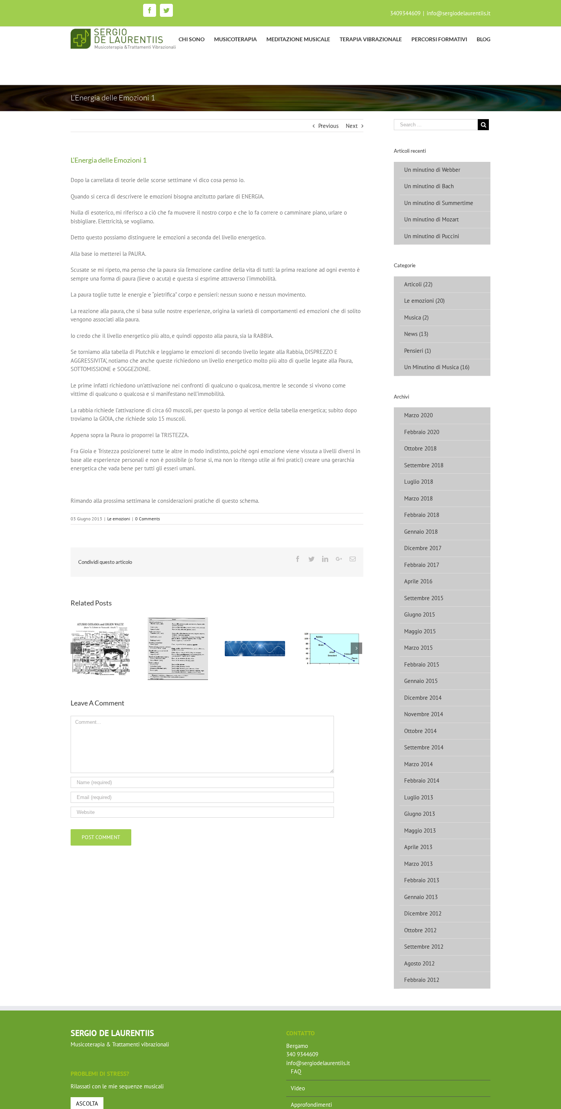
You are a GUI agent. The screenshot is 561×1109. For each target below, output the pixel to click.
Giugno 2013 (419, 813)
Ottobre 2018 (420, 448)
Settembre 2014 (423, 747)
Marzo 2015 (418, 647)
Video (298, 1088)
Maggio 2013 (420, 830)
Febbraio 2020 (421, 432)
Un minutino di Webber (432, 169)
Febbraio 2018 (421, 514)
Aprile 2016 (418, 581)
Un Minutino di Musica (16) (436, 367)
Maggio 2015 (420, 631)
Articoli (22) (418, 284)
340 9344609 (302, 1054)
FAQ (296, 1071)
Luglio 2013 (418, 797)
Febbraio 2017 (421, 564)
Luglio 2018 (418, 481)
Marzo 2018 (418, 498)
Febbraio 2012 (421, 979)
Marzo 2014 (418, 764)
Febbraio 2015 (421, 664)
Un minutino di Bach (429, 186)
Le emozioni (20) (424, 300)
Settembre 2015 (423, 598)
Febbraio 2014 (421, 780)
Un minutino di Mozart (431, 219)
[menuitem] (196, 39)
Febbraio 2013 (421, 880)
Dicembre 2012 (423, 913)
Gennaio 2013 (421, 897)
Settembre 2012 (423, 946)
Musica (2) (416, 317)
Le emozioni (118, 518)
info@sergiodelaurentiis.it (458, 13)
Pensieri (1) (417, 350)
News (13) (416, 333)
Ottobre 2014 (420, 730)
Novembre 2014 (423, 714)
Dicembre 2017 (423, 548)
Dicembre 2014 (423, 697)
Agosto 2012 (419, 963)
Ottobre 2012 (420, 930)
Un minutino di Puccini (431, 236)
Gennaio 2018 (421, 531)
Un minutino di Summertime (438, 203)
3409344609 (405, 13)
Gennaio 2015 (421, 680)
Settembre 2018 (423, 465)
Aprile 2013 (418, 847)
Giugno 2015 (419, 614)
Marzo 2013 (418, 863)
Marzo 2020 (418, 415)
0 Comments (147, 518)
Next (352, 125)
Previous (328, 125)
